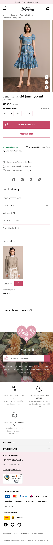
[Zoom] (46, 87)
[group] (26, 112)
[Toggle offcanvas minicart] (48, 8)
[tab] (26, 198)
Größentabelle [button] (45, 108)
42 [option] (30, 113)
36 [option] (11, 113)
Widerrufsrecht (37, 533)
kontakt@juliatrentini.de (12, 470)
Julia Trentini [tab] (9, 442)
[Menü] (21, 475)
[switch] (16, 481)
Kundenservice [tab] (10, 449)
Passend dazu (27, 133)
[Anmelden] (47, 358)
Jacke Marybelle (9, 289)
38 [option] (18, 113)
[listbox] (26, 114)
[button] (13, 180)
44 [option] (36, 113)
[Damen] (7, 15)
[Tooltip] (30, 310)
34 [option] (5, 113)
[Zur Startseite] (3, 15)
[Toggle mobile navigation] (5, 8)
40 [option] (24, 113)
